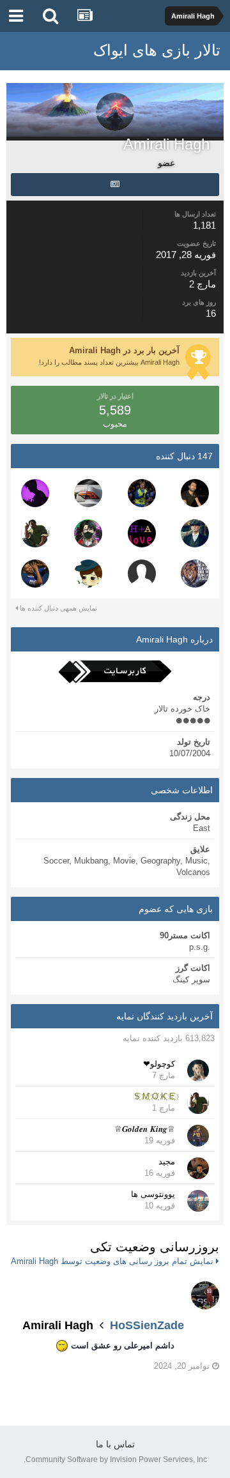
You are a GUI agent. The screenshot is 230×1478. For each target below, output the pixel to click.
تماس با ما (115, 1444)
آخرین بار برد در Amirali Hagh (124, 350)
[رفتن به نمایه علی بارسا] (195, 493)
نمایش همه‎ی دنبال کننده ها (57, 608)
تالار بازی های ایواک (156, 50)
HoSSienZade (147, 1325)
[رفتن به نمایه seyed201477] (195, 574)
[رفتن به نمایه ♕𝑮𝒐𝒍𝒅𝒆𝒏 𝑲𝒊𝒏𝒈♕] (198, 1136)
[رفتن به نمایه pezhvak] (35, 493)
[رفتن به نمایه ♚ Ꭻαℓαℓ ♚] (88, 574)
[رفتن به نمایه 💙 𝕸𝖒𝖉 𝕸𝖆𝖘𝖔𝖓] (142, 493)
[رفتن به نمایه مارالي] (142, 574)
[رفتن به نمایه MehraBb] (88, 533)
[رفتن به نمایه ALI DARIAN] (195, 533)
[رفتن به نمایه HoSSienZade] (205, 1295)
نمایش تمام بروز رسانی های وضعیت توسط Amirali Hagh (113, 1261)
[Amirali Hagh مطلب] (115, 184)
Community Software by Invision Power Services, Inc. (115, 1459)
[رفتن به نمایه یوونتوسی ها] (198, 1201)
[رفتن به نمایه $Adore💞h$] (142, 533)
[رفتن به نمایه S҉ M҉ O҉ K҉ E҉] (35, 533)
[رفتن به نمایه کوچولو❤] (198, 1070)
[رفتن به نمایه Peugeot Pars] (88, 493)
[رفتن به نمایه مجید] (198, 1168)
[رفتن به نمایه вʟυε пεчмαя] (35, 574)
